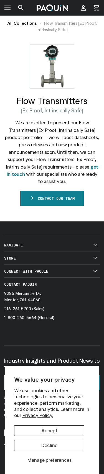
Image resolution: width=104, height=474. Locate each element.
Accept (49, 430)
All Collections (22, 23)
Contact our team (56, 198)
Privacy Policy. (37, 415)
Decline (49, 445)
